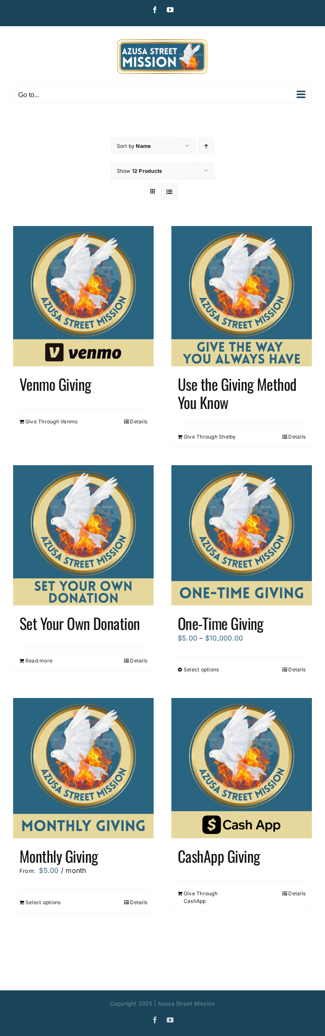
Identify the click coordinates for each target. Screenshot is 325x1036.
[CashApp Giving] (241, 768)
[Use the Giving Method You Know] (241, 296)
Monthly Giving (58, 856)
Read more (38, 660)
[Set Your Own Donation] (83, 535)
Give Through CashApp (201, 897)
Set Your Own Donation (79, 623)
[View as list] (169, 191)
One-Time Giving (221, 623)
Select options (201, 669)
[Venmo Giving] (83, 296)
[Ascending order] (206, 146)
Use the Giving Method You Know (237, 393)
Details (138, 421)
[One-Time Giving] (241, 535)
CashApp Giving (219, 856)
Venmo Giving (55, 384)
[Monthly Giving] (83, 768)
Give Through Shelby (210, 436)
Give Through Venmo (51, 421)
